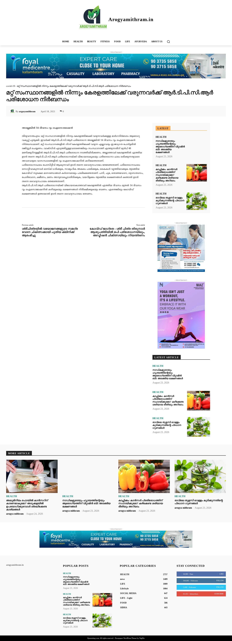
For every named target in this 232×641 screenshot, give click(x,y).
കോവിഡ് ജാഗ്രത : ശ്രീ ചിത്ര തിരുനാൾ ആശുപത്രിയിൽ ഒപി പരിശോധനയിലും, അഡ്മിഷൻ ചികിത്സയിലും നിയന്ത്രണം (117, 232)
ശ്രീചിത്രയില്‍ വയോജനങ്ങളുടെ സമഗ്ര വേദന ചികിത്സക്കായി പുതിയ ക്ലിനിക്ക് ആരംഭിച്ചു (50, 232)
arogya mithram (15, 513)
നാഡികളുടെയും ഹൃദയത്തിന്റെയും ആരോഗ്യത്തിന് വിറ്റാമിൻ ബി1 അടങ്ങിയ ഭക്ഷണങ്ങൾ (170, 147)
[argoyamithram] (13, 111)
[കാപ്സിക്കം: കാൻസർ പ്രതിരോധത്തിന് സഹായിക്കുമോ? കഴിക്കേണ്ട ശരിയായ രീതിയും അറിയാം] (196, 173)
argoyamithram (27, 111)
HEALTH (161, 137)
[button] (168, 41)
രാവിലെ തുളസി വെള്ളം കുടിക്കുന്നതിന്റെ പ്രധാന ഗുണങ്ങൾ (170, 200)
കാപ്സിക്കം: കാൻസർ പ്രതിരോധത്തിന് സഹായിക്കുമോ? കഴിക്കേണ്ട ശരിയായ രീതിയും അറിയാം (167, 175)
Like (222, 574)
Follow (220, 580)
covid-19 (10, 86)
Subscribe (219, 594)
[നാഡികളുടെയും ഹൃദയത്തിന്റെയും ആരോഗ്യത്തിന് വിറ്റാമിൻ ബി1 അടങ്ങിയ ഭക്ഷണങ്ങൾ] (196, 144)
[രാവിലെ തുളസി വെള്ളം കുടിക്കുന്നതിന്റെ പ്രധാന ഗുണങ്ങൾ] (196, 201)
